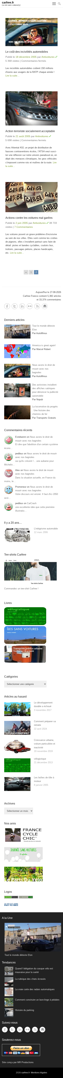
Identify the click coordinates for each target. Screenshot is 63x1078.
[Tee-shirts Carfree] (30, 584)
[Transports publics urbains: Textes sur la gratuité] (25, 662)
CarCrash (31, 503)
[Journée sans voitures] (23, 861)
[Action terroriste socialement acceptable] (31, 108)
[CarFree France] (11, 897)
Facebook (7, 306)
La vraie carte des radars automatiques (35, 989)
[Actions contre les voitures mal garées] (31, 197)
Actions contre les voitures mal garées (28, 217)
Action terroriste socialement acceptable (30, 131)
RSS (37, 306)
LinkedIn (22, 306)
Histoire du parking (24, 1010)
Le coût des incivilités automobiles (26, 51)
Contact (45, 306)
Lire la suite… (12, 75)
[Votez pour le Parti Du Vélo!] (23, 880)
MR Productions (25, 1062)
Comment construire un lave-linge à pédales (37, 999)
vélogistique (40, 758)
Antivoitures (47, 56)
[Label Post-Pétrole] (11, 905)
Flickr (30, 306)
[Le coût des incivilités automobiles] (31, 32)
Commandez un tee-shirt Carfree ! (21, 588)
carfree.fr (8, 2)
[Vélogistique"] (25, 624)
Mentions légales (39, 1072)
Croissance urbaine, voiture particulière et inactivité (44, 744)
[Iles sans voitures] (25, 643)
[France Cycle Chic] (23, 841)
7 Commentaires (23, 227)
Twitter (15, 306)
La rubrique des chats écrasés (30, 979)
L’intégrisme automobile (46, 528)
